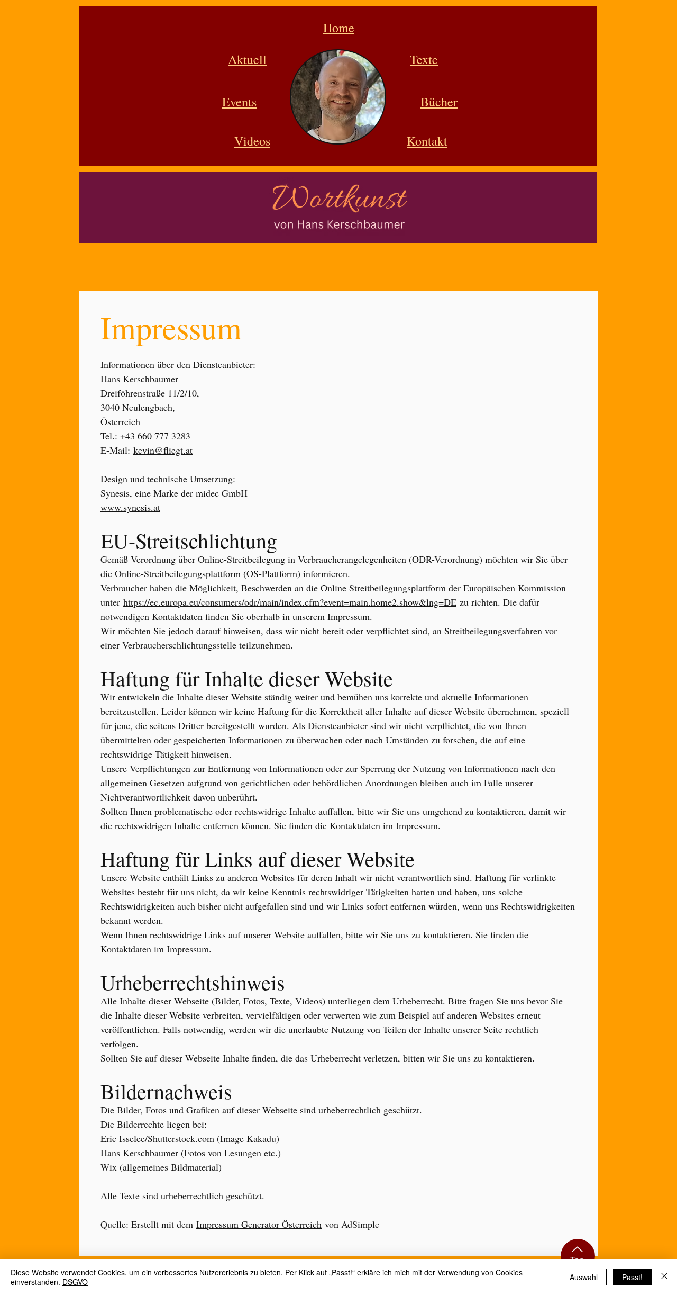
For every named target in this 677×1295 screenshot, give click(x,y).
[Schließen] (664, 1277)
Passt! (632, 1277)
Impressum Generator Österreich (259, 1224)
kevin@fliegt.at (163, 450)
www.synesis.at (130, 507)
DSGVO (75, 1281)
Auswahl (584, 1277)
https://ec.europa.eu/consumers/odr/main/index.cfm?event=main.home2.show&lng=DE (289, 602)
